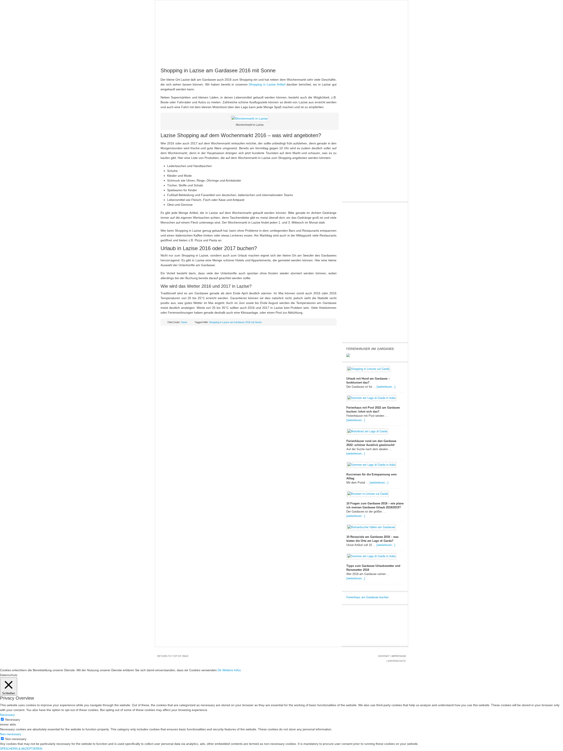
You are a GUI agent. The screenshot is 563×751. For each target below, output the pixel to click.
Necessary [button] (7, 714)
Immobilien (268, 48)
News (188, 48)
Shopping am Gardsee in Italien (185, 57)
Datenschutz (397, 661)
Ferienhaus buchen (358, 48)
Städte (223, 48)
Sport (307, 48)
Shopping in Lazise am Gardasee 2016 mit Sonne (218, 70)
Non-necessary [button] (10, 734)
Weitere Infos (231, 670)
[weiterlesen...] (386, 386)
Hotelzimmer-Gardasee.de (281, 22)
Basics (204, 48)
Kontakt (383, 656)
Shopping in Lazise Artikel (267, 84)
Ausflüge (244, 48)
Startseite (167, 48)
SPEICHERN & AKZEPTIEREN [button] (21, 748)
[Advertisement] (379, 272)
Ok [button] (219, 670)
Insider (289, 48)
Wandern (327, 48)
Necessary (12, 719)
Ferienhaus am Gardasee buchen (367, 597)
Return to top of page (172, 656)
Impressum (398, 656)
